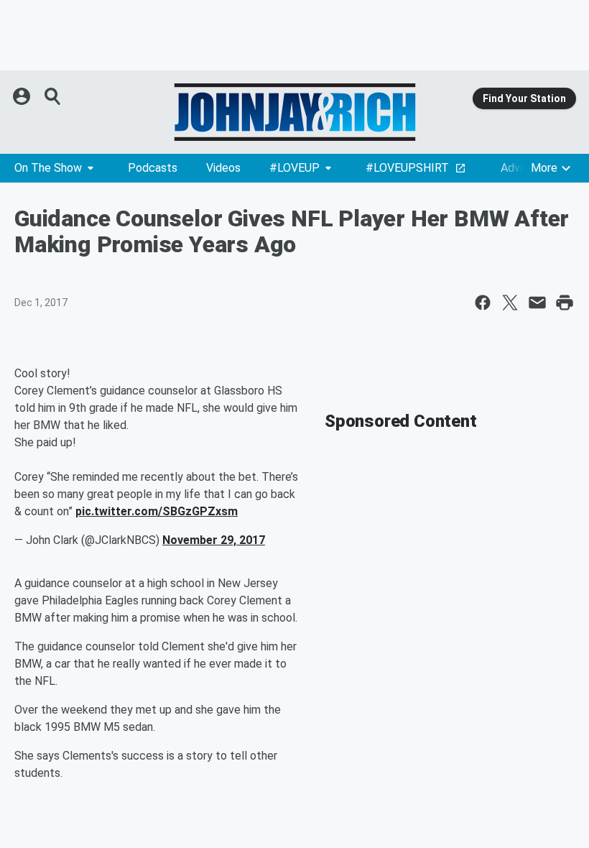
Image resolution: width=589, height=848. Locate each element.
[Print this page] (565, 302)
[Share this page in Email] (537, 302)
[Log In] (23, 96)
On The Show (48, 168)
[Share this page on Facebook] (483, 302)
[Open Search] (53, 96)
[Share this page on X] (510, 302)
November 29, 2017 (213, 540)
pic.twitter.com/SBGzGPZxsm (156, 511)
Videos (223, 168)
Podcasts (152, 168)
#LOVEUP (294, 168)
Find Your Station (524, 98)
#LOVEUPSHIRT (407, 168)
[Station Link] (294, 112)
